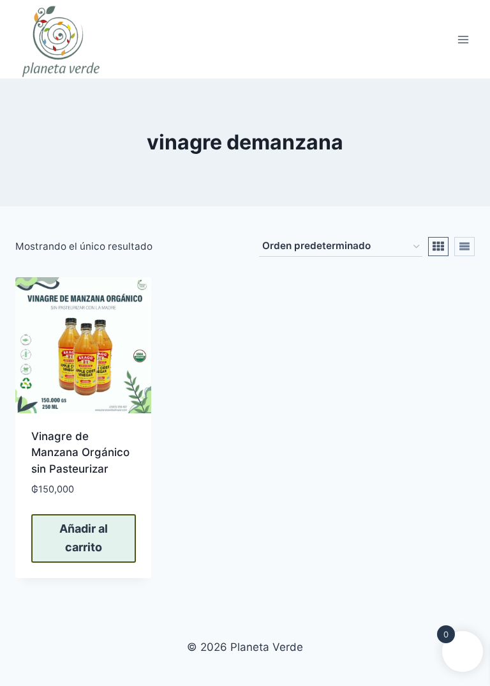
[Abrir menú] (463, 39)
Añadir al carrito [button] (83, 538)
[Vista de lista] (464, 246)
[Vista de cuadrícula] (438, 246)
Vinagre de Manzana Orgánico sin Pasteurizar (80, 452)
